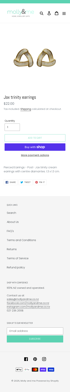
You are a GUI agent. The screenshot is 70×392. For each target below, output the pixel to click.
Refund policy (16, 267)
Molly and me (28, 380)
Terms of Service (18, 258)
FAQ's (10, 231)
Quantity (10, 120)
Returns (12, 249)
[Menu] (64, 13)
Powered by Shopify (47, 380)
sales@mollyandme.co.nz (23, 299)
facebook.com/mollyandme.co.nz (28, 303)
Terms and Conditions (21, 240)
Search (11, 213)
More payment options (35, 155)
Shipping (25, 109)
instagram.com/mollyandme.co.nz (28, 306)
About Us (13, 222)
